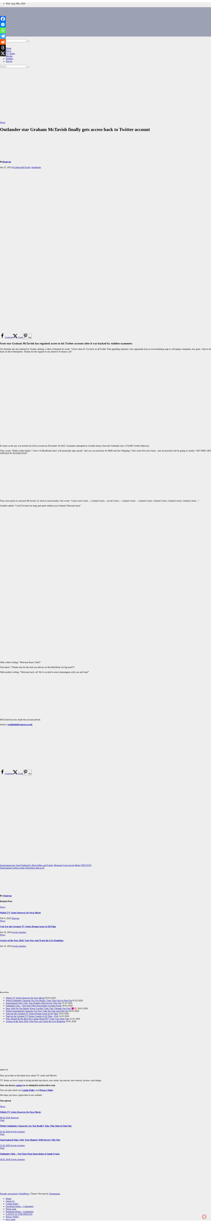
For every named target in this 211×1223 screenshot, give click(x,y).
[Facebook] (3, 19)
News (8, 51)
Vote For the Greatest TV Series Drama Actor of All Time (28, 926)
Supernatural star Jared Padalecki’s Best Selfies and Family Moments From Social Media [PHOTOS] (45, 865)
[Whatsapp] (3, 30)
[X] (3, 53)
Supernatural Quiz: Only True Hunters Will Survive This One (33, 1003)
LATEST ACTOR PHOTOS (19, 1214)
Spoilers (9, 58)
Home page (11, 1209)
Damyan (7, 162)
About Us (10, 1201)
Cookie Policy (12, 1204)
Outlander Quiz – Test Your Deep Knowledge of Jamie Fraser (34, 1005)
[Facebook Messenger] (3, 24)
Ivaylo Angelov (19, 932)
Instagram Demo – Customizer (19, 1211)
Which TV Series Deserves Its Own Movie (20, 912)
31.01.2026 (5, 1145)
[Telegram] (3, 36)
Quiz (2, 1120)
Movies (9, 56)
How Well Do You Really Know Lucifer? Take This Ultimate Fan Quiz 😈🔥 (41, 1008)
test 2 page (10, 1219)
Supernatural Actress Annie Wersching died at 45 (22, 868)
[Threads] (3, 48)
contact (19, 1085)
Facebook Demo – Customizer (19, 1206)
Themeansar (54, 1193)
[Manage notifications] (204, 1216)
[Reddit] (3, 42)
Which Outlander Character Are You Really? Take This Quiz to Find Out (39, 1000)
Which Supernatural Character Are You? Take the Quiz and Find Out (37, 1011)
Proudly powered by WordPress (14, 1193)
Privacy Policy (12, 1217)
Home (8, 48)
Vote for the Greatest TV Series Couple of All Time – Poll (32, 1016)
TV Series (10, 53)
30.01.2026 (5, 1159)
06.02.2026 (5, 1117)
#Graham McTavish (21, 167)
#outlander (36, 167)
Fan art (9, 61)
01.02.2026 (5, 1131)
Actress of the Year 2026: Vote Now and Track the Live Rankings (31, 940)
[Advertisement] (105, 94)
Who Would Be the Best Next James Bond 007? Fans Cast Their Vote (37, 1019)
